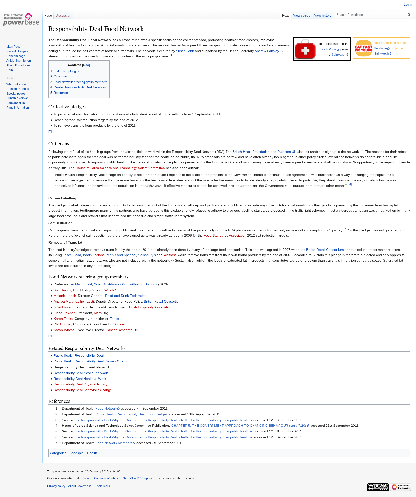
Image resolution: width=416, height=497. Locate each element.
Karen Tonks (63, 319)
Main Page (13, 46)
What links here (16, 84)
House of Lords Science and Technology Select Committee (120, 168)
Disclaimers (102, 486)
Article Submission (18, 60)
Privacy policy (56, 486)
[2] (50, 131)
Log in (408, 4)
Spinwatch (381, 53)
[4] (350, 184)
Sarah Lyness (64, 330)
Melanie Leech (65, 295)
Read (285, 15)
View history (322, 15)
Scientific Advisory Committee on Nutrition (125, 284)
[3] (362, 150)
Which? (110, 290)
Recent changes (17, 51)
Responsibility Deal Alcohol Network (81, 373)
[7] (50, 335)
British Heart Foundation (251, 152)
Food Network (106, 408)
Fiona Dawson (65, 313)
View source (301, 15)
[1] (171, 54)
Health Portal (328, 49)
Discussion (63, 15)
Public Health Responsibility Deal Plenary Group (90, 361)
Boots (87, 255)
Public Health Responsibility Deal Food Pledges (132, 414)
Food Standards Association (225, 235)
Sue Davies (62, 290)
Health (92, 453)
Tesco (67, 255)
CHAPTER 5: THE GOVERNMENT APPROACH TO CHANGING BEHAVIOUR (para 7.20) (238, 425)
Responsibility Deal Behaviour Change (83, 390)
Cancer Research (119, 330)
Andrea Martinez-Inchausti (74, 301)
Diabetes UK (286, 152)
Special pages (15, 93)
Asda (77, 255)
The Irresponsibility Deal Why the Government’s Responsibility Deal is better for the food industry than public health (161, 420)
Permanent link (16, 103)
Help (9, 70)
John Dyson (63, 307)
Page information (17, 107)
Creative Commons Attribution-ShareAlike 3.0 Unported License (124, 478)
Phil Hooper (62, 324)
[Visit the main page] (21, 19)
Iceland (99, 255)
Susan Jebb (185, 51)
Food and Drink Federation (125, 295)
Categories (58, 453)
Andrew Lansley (267, 51)
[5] (345, 228)
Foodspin (380, 48)
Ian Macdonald (80, 284)
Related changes (17, 88)
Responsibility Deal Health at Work (80, 379)
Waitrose (170, 255)
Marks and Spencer (121, 255)
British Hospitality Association (150, 307)
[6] (172, 259)
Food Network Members (114, 443)
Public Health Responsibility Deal (79, 355)
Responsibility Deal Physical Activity (80, 384)
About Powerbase (18, 65)
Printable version (17, 98)
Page (48, 15)
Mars (98, 313)
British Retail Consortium (325, 250)
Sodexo (119, 324)
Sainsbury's (147, 255)
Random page (15, 56)
